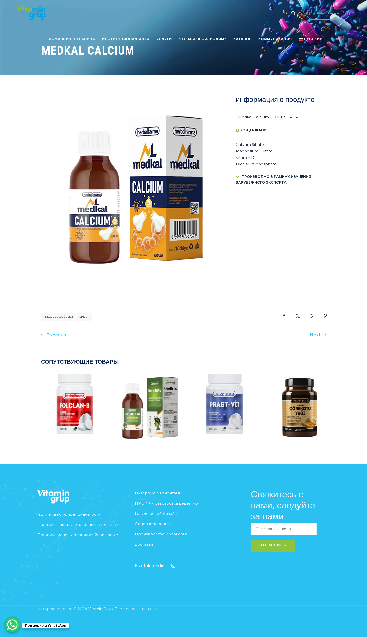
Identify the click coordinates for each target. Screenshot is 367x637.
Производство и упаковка (161, 534)
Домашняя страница (72, 39)
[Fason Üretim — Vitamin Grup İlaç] (31, 13)
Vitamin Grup (100, 608)
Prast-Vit (224, 412)
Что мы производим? (202, 39)
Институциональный (125, 39)
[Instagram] (173, 566)
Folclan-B (75, 412)
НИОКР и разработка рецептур (166, 503)
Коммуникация (275, 39)
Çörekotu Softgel (299, 415)
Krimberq (150, 415)
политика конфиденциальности (69, 514)
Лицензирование (152, 523)
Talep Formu (328, 13)
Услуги (164, 39)
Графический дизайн (156, 513)
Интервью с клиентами (158, 493)
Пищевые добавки (58, 316)
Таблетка (92, 394)
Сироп (84, 316)
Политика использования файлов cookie (77, 534)
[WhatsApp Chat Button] (12, 624)
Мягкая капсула (282, 397)
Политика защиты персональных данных (78, 524)
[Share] (284, 316)
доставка (144, 544)
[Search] (293, 12)
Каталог (242, 39)
